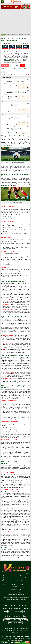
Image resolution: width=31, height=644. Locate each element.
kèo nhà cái (22, 549)
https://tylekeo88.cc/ (10, 60)
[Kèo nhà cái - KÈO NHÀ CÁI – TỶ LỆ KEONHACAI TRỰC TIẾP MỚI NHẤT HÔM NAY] (15, 1)
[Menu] (2, 1)
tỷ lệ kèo (10, 138)
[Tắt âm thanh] (28, 74)
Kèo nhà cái (7, 52)
